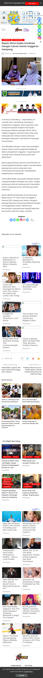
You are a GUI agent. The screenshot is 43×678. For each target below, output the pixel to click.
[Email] (38, 358)
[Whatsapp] (17, 219)
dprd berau (28, 457)
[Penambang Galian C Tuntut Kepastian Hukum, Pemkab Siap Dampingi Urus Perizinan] (11, 412)
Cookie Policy (28, 671)
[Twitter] (14, 219)
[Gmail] (24, 219)
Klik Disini (32, 3)
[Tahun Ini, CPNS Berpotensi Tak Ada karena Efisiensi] (11, 390)
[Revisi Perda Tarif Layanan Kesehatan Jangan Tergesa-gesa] (31, 481)
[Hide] (41, 42)
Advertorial (6, 40)
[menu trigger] (4, 29)
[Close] (40, 3)
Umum (16, 457)
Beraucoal (7, 457)
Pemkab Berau (18, 40)
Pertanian (7, 486)
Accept (21, 675)
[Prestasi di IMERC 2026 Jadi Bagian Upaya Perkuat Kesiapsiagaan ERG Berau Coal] (11, 451)
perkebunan (8, 484)
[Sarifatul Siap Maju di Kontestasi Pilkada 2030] (31, 412)
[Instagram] (21, 219)
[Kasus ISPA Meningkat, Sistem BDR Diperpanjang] (31, 390)
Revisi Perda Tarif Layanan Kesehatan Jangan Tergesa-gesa (30, 493)
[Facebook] (11, 219)
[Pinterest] (33, 358)
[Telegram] (27, 219)
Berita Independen (20, 53)
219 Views (8, 53)
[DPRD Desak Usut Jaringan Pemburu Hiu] (31, 451)
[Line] (39, 34)
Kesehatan (27, 486)
